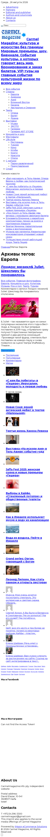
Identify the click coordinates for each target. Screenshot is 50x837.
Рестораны (17, 142)
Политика (24, 669)
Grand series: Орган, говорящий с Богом (20, 560)
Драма (14, 118)
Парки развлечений (22, 163)
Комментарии (13, 360)
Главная (5, 247)
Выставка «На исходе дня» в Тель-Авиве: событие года (25, 203)
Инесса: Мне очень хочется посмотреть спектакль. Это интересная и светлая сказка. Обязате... (22, 599)
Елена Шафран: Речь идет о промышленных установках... (22, 644)
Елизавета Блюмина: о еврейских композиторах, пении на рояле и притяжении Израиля (25, 221)
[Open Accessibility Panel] (2, 834)
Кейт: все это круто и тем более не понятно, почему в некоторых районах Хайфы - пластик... (25, 631)
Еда (12, 674)
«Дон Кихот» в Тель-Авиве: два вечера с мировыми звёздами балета (27, 214)
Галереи (15, 129)
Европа (15, 94)
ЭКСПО (15, 126)
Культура (35, 283)
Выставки (11, 121)
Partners (10, 9)
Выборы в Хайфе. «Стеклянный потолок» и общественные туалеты (24, 496)
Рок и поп (16, 286)
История (27, 671)
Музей (9, 671)
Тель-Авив (37, 666)
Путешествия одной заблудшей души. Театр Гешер (24, 241)
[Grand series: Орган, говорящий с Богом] (12, 553)
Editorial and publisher (18, 12)
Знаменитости (5, 674)
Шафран (3, 666)
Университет (23, 666)
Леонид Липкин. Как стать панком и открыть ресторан (26, 581)
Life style (10, 139)
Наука (42, 669)
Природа (10, 669)
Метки (9, 363)
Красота (15, 155)
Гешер (16, 674)
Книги (14, 153)
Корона (21, 671)
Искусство (34, 671)
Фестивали (12, 137)
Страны (10, 91)
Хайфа (9, 666)
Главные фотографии (28, 280)
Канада (15, 105)
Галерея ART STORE (22, 131)
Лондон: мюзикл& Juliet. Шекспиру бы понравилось (22, 271)
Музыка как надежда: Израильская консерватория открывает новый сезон (26, 234)
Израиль (41, 671)
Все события (13, 89)
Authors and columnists (19, 15)
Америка (16, 97)
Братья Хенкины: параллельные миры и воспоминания (24, 227)
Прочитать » (8, 350)
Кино (13, 147)
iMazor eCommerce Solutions (31, 826)
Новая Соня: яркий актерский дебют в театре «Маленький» (26, 195)
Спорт (9, 168)
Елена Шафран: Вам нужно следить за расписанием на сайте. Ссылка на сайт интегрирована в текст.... (27, 659)
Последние (12, 355)
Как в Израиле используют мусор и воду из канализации (27, 518)
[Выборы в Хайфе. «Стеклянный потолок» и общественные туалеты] (12, 487)
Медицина (15, 671)
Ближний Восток (20, 102)
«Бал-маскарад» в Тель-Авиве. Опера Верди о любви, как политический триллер (27, 181)
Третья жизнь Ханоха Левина (22, 199)
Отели (14, 158)
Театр (9, 110)
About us (11, 17)
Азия (13, 99)
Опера (14, 113)
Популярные (13, 358)
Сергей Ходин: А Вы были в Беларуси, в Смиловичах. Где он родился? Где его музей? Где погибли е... (27, 616)
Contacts (11, 20)
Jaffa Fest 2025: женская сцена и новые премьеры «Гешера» (24, 209)
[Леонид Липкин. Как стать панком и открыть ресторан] (12, 574)
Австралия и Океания (23, 107)
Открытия (31, 669)
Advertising (12, 7)
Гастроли (22, 674)
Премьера (16, 669)
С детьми (11, 160)
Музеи (14, 123)
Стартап (3, 669)
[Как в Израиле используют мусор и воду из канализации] (12, 511)
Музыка (5, 286)
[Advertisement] (25, 750)
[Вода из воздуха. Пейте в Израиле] (12, 532)
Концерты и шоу (15, 134)
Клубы (14, 150)
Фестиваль (15, 666)
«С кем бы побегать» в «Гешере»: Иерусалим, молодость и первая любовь (24, 189)
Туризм (15, 145)
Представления (20, 166)
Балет (14, 115)
